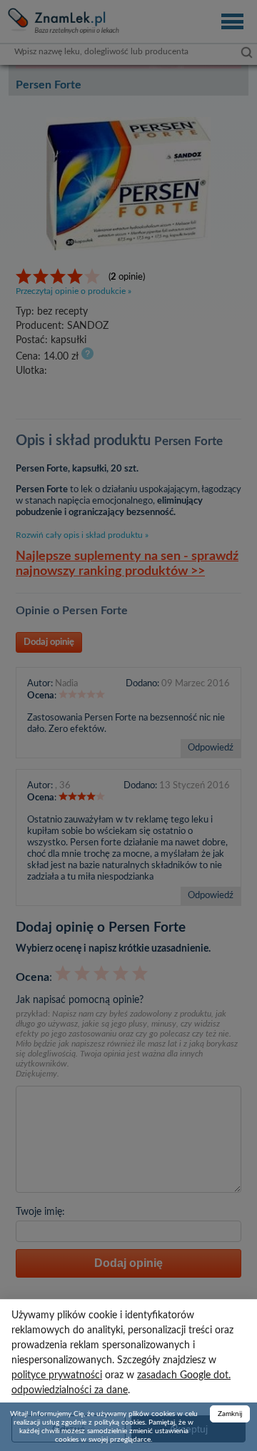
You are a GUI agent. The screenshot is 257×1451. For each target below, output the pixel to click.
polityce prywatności (56, 1375)
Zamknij (230, 1413)
